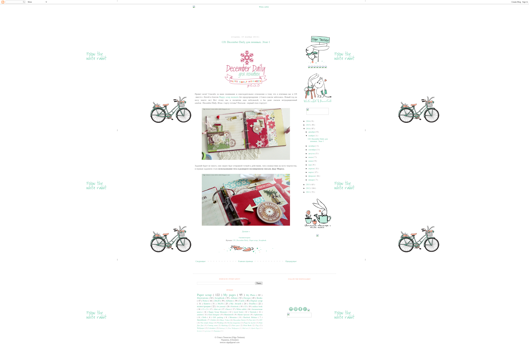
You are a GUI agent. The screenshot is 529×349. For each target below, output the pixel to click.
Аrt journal (221, 306)
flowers (199, 331)
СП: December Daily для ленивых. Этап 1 (246, 42)
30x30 (220, 303)
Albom (234, 297)
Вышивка (217, 331)
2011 (308, 192)
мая (310, 164)
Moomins (234, 317)
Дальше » (246, 231)
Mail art (245, 328)
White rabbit (241, 309)
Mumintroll (229, 314)
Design (247, 297)
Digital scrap (256, 300)
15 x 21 (205, 309)
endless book (257, 306)
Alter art (217, 309)
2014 (308, 128)
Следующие (200, 261)
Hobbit (214, 320)
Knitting (225, 325)
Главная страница (245, 261)
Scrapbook (262, 240)
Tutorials (253, 312)
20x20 (217, 300)
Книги (207, 303)
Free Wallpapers (233, 328)
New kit (252, 320)
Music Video (225, 320)
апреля (311, 168)
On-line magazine (234, 323)
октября (311, 146)
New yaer (236, 325)
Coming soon (213, 325)
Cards (242, 300)
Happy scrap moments (229, 97)
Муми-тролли (244, 314)
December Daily (243, 240)
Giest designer (214, 314)
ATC (260, 320)
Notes (205, 300)
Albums (230, 300)
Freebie (253, 303)
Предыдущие (291, 261)
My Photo (251, 295)
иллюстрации (204, 306)
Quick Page (255, 328)
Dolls (204, 317)
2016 (308, 121)
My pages (230, 295)
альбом (200, 314)
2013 (308, 184)
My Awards (236, 303)
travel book (239, 312)
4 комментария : (245, 237)
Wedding (220, 323)
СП (234, 240)
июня (310, 161)
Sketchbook (202, 320)
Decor (228, 309)
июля (310, 157)
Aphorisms (258, 314)
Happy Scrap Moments (218, 312)
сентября (312, 149)
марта (311, 172)
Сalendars (212, 328)
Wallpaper (201, 328)
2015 (308, 124)
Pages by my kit (250, 323)
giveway (208, 331)
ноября (311, 135)
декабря (311, 132)
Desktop (222, 328)
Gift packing (218, 317)
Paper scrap (253, 240)
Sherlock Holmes (250, 317)
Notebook (235, 306)
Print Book (248, 325)
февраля (312, 176)
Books (259, 297)
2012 (308, 188)
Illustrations (203, 297)
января (311, 179)
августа (311, 153)
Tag (257, 325)
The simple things (207, 323)
